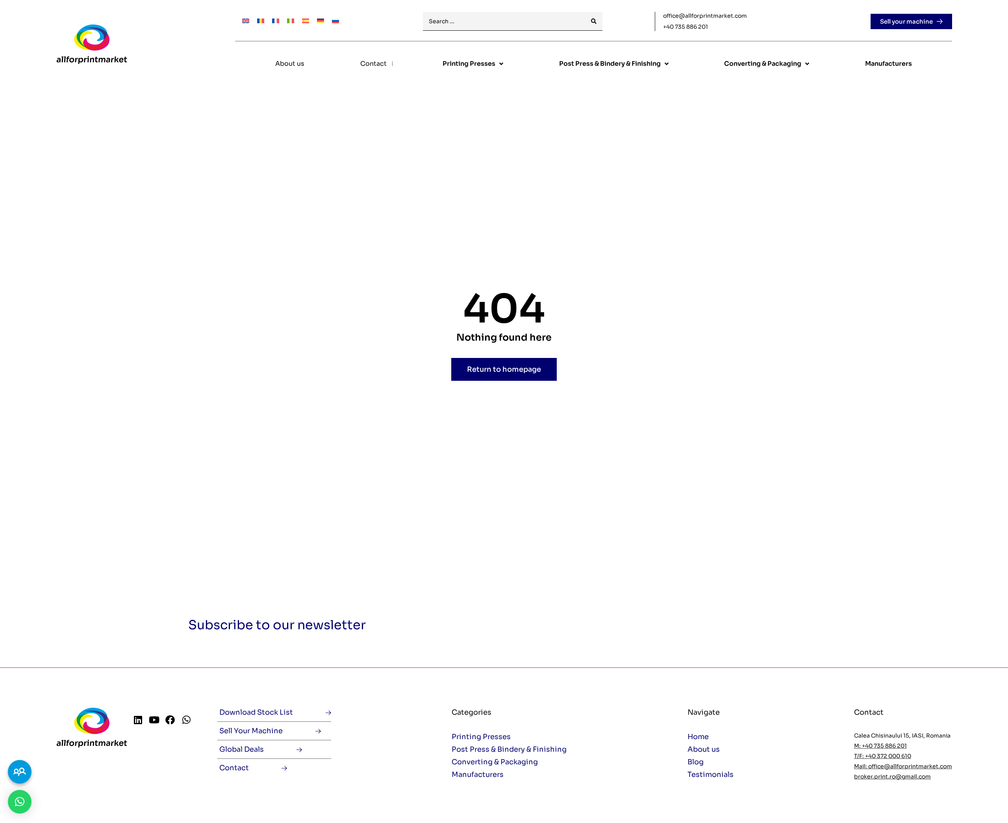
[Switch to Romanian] (260, 20)
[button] (20, 802)
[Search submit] (593, 21)
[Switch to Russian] (335, 20)
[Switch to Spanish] (305, 20)
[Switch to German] (320, 20)
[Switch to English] (245, 20)
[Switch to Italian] (290, 20)
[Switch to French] (275, 20)
